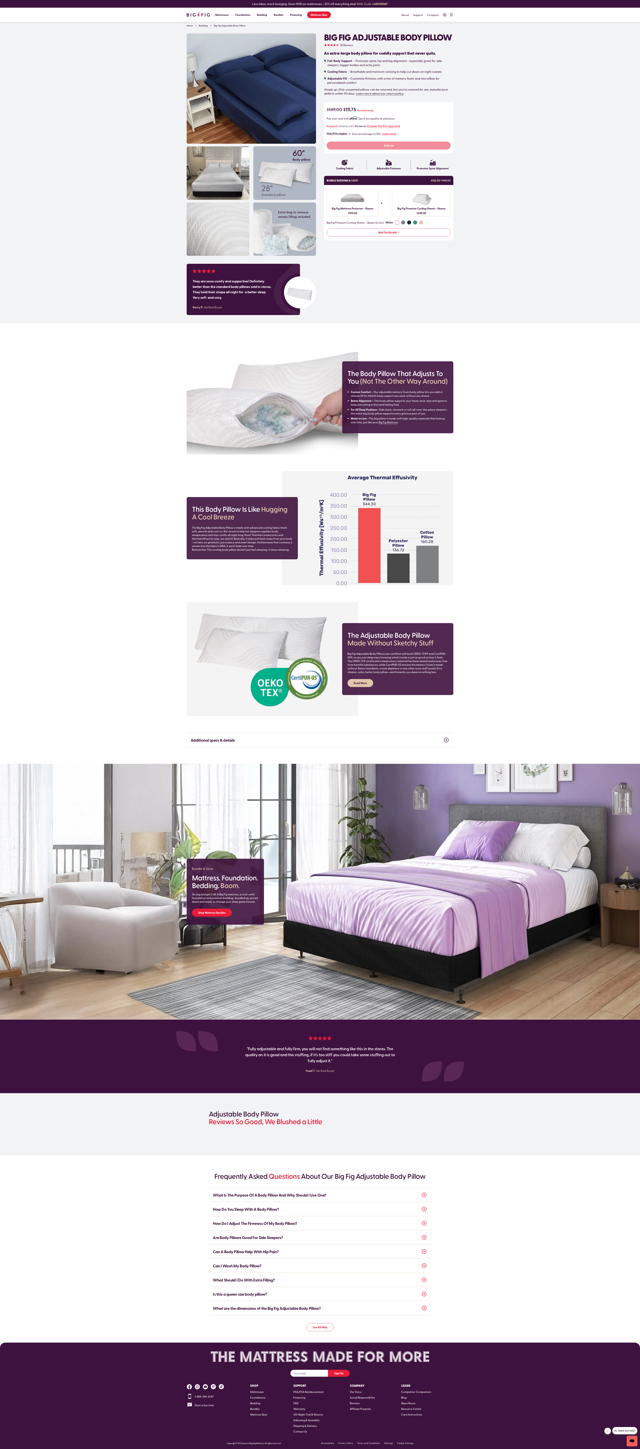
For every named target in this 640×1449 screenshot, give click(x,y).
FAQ (295, 1403)
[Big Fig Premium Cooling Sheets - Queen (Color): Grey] (403, 222)
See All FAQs (320, 1327)
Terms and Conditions (368, 1443)
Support (418, 15)
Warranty (299, 1409)
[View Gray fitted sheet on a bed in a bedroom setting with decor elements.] (218, 173)
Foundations (242, 15)
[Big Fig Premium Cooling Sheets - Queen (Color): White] (397, 222)
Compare (433, 15)
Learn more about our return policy (379, 93)
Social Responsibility (362, 1397)
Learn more (389, 134)
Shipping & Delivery (305, 1426)
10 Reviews (346, 45)
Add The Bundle (387, 232)
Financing (296, 15)
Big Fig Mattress (388, 422)
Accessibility (327, 1443)
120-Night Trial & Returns (308, 1414)
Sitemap (388, 1443)
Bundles (278, 15)
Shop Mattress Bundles (212, 912)
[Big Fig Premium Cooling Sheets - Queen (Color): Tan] (421, 222)
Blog (404, 1397)
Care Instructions (411, 1414)
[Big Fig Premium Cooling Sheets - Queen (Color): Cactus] (415, 222)
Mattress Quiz (319, 15)
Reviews (355, 1403)
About (405, 15)
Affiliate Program (360, 1409)
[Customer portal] (445, 15)
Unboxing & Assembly (306, 1420)
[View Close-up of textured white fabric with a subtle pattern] (218, 229)
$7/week (372, 126)
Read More (360, 683)
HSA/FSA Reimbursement (308, 1392)
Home (190, 25)
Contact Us (300, 1431)
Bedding (262, 15)
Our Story (356, 1392)
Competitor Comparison (416, 1392)
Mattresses (222, 15)
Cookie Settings (405, 1443)
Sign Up (339, 1373)
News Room (408, 1403)
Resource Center (411, 1409)
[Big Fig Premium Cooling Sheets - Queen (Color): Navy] (409, 222)
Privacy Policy (345, 1443)
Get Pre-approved (389, 126)
